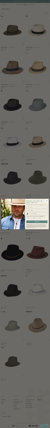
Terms (35, 227)
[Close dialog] (46, 200)
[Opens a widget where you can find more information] (44, 425)
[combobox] (28, 213)
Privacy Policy (31, 227)
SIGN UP (37, 221)
